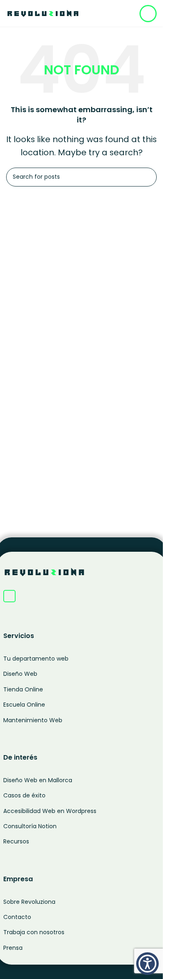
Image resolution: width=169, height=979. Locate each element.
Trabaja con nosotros (33, 932)
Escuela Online (24, 704)
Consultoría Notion (30, 826)
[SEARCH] (147, 177)
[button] (147, 963)
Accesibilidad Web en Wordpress (49, 811)
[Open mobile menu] (148, 13)
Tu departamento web (36, 658)
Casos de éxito (24, 795)
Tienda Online (23, 689)
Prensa (13, 948)
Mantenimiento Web (32, 720)
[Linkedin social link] (9, 596)
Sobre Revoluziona (29, 902)
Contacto (17, 917)
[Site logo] (43, 12)
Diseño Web (20, 674)
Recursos (16, 841)
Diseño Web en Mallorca (37, 780)
